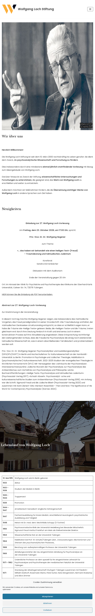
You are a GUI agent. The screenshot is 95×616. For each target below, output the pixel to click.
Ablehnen (47, 603)
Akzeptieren (47, 596)
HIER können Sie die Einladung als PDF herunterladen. (27, 294)
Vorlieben (47, 610)
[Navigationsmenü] (90, 9)
